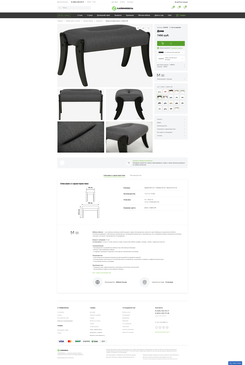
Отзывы (59, 315)
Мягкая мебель (144, 15)
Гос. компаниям (126, 323)
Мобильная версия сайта (162, 332)
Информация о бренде (164, 79)
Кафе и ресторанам (128, 332)
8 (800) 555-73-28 (162, 313)
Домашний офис (103, 15)
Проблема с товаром (96, 332)
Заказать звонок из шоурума (142, 160)
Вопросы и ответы (95, 320)
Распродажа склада (62, 330)
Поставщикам (126, 315)
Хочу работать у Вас (63, 318)
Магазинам (125, 320)
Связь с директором (96, 329)
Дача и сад (159, 15)
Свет (170, 15)
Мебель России (121, 282)
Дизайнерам (125, 318)
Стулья (90, 15)
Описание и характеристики (114, 175)
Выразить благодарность (97, 335)
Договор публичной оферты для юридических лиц (160, 358)
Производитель (135, 175)
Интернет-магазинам (128, 329)
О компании (60, 312)
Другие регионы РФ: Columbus (63, 2)
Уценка (59, 332)
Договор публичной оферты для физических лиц (120, 357)
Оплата (122, 2)
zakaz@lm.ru (164, 322)
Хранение (130, 15)
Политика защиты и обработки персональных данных (121, 355)
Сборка (92, 318)
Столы (79, 15)
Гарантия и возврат (95, 315)
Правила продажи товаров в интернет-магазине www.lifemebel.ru (161, 355)
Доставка (115, 2)
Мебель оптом (126, 312)
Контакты (130, 2)
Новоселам (125, 326)
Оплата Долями (94, 326)
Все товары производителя (102, 272)
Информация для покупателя (65, 357)
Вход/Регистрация (181, 2)
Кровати (118, 15)
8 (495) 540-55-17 (77, 2)
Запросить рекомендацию (65, 320)
